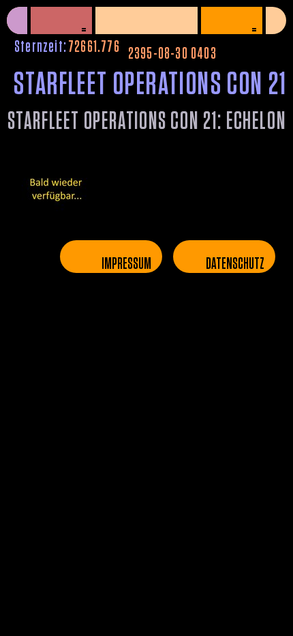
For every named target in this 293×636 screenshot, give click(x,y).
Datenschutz (235, 264)
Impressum (126, 264)
